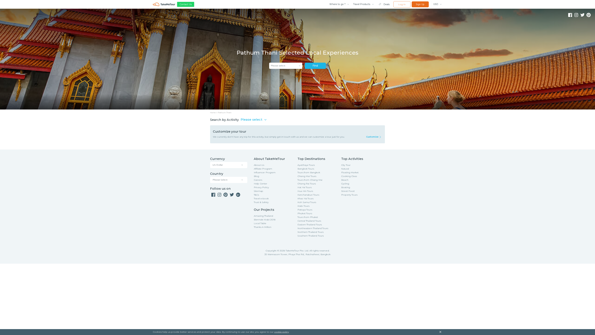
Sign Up (420, 4)
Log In (401, 4)
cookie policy (281, 332)
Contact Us (186, 4)
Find (315, 65)
